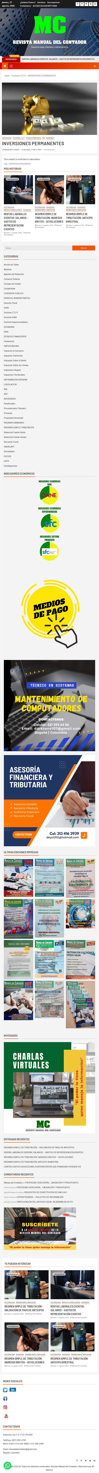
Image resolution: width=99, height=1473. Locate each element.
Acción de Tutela (11, 264)
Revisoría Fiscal (11, 442)
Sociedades (9, 451)
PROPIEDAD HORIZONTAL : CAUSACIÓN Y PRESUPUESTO (52, 1182)
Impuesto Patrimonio (13, 356)
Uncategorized (10, 466)
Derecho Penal (10, 303)
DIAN (6, 308)
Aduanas (8, 269)
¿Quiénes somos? (28, 2)
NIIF (43, 138)
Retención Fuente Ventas (15, 437)
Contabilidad (6, 138)
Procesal (8, 413)
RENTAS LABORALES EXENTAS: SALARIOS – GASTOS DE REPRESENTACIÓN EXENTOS (16, 221)
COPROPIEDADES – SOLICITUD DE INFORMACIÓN (40, 1197)
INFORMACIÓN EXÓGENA (15, 379)
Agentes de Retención (14, 274)
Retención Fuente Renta (14, 432)
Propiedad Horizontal (13, 418)
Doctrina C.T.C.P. (19, 138)
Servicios (41, 2)
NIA (5, 389)
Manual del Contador (12, 150)
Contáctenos (25, 6)
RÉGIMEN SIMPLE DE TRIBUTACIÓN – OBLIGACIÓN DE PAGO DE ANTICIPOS (39, 1147)
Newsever (83, 1466)
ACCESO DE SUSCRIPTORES (45, 6)
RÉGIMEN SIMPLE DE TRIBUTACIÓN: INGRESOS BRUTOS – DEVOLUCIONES (49, 217)
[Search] (94, 66)
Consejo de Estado (12, 284)
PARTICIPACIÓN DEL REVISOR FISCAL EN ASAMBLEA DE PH (45, 1202)
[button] (49, 1442)
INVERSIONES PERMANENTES (20, 164)
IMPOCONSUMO (11, 346)
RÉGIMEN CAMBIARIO (14, 423)
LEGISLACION (10, 384)
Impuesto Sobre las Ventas (16, 365)
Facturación (9, 341)
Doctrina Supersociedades (16, 322)
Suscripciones (53, 2)
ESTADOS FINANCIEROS (33, 138)
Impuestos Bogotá (12, 370)
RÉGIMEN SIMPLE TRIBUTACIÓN (45, 210)
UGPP (6, 461)
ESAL (6, 332)
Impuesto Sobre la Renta (13, 210)
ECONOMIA (9, 327)
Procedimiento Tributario (15, 408)
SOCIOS (7, 456)
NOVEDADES (50, 138)
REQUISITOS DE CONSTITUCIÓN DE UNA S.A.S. (45, 1192)
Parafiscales (9, 403)
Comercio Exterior (12, 279)
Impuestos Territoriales (14, 375)
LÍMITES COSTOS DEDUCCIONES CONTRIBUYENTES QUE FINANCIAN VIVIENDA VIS (42, 1166)
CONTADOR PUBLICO (13, 293)
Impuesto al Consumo (14, 351)
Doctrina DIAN (9, 207)
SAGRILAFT (9, 446)
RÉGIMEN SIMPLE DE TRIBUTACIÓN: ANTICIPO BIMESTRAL (79, 217)
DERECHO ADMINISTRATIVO (17, 298)
